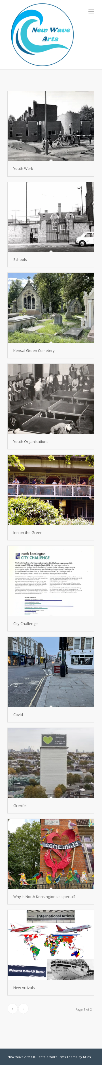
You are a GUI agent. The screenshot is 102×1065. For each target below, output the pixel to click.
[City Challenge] (51, 581)
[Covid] (51, 672)
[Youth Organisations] (51, 399)
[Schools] (51, 217)
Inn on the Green (27, 532)
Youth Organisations (30, 441)
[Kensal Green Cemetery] (51, 308)
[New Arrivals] (51, 945)
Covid (18, 714)
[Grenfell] (51, 763)
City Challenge (25, 623)
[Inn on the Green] (51, 490)
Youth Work (23, 168)
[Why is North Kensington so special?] (51, 854)
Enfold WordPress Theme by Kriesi (65, 1057)
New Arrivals (24, 987)
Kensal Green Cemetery (34, 350)
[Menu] (91, 11)
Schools (20, 259)
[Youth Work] (51, 126)
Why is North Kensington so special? (44, 896)
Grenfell (20, 805)
